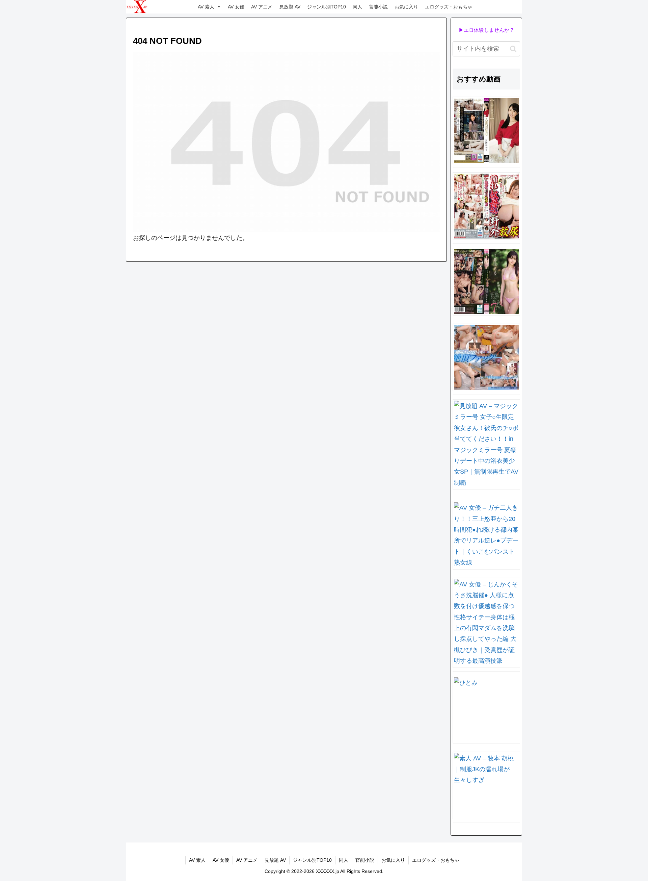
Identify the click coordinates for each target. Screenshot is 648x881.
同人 (357, 6)
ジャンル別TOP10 (326, 6)
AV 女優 (236, 6)
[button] (513, 49)
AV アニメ (261, 6)
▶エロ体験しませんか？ (486, 30)
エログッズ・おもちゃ (448, 6)
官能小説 (378, 6)
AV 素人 (206, 6)
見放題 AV (289, 6)
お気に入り (406, 6)
